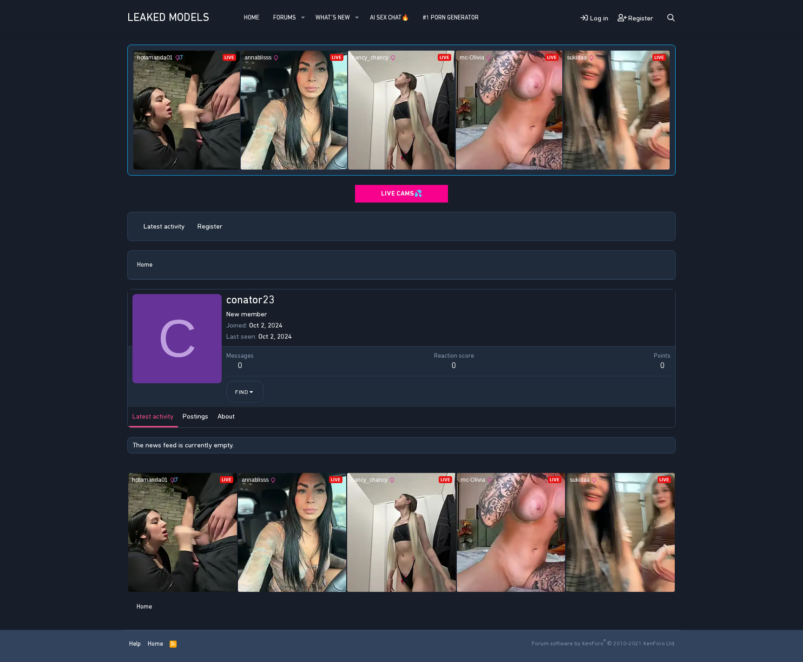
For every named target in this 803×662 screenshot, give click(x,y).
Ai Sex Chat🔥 (389, 17)
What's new (333, 17)
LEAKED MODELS (168, 17)
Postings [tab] (195, 416)
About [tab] (226, 416)
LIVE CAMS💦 (401, 193)
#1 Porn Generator (451, 17)
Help (135, 643)
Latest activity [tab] (152, 416)
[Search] (671, 17)
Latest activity (164, 226)
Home (251, 17)
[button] (303, 17)
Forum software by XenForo (604, 643)
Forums (284, 17)
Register (210, 226)
